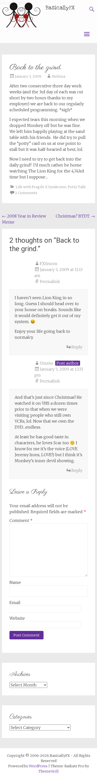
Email (14, 602)
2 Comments (26, 193)
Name (15, 582)
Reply (76, 346)
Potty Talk (77, 187)
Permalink (50, 281)
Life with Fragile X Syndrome (41, 187)
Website (17, 618)
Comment (21, 520)
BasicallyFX (60, 7)
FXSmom (48, 263)
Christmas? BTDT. (75, 216)
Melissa (58, 76)
